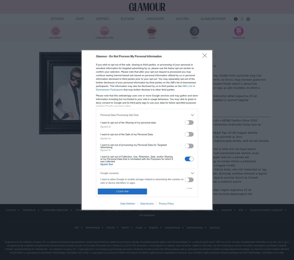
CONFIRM (122, 191)
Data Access (147, 203)
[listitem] (147, 115)
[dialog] (147, 130)
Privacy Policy (166, 203)
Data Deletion (127, 203)
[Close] (206, 56)
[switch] (189, 122)
